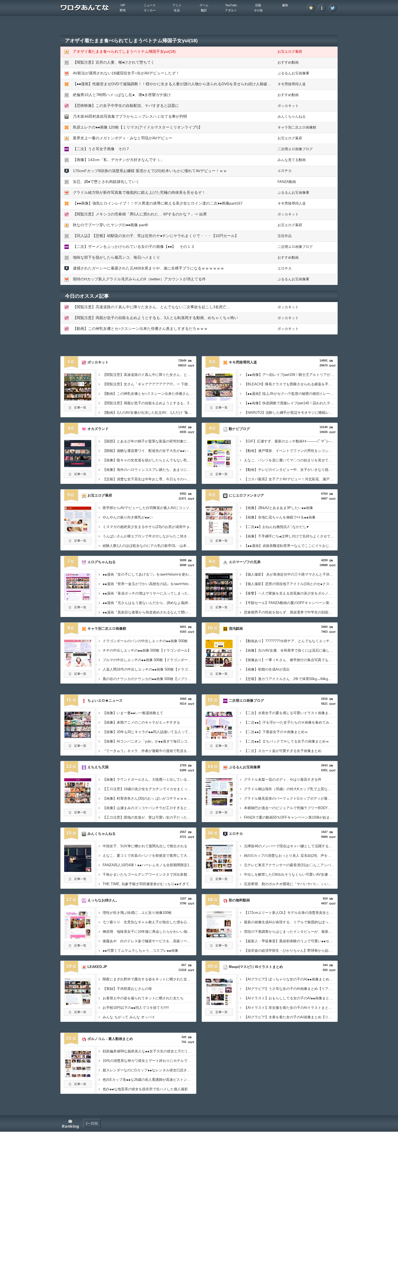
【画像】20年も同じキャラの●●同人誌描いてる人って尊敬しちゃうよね (149, 732)
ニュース (150, 5)
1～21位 (92, 1123)
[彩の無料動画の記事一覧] (219, 948)
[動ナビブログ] (219, 465)
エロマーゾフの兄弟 (244, 562)
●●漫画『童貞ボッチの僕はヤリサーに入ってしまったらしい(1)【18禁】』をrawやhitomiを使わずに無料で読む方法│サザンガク (149, 593)
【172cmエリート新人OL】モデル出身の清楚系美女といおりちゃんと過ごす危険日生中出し (291, 913)
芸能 (258, 5)
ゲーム (204, 5)
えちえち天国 (98, 767)
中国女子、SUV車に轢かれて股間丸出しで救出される (145, 846)
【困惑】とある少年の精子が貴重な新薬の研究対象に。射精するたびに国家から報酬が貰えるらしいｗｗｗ (149, 441)
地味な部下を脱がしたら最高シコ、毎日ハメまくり (116, 257)
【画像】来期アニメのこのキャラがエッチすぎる (141, 722)
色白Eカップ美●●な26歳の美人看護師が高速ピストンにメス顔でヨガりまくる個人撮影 (149, 1080)
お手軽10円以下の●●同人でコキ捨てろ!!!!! (136, 1008)
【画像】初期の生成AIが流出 (267, 669)
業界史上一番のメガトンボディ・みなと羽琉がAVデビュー (122, 138)
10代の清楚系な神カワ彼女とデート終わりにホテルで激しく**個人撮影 (149, 1061)
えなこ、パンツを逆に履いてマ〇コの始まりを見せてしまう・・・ (291, 460)
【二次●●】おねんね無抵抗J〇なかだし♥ (276, 527)
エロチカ (285, 171)
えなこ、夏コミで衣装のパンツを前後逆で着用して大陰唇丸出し (149, 856)
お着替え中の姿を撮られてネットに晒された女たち (143, 998)
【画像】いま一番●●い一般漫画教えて (133, 713)
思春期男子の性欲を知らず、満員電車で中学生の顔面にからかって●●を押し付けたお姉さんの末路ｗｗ (291, 612)
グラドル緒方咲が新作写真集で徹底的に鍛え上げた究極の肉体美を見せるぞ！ (139, 192)
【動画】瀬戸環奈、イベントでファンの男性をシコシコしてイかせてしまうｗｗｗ (291, 451)
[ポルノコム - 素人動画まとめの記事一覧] (78, 1086)
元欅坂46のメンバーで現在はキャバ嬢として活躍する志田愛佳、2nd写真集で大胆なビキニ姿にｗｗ (291, 846)
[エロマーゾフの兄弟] (219, 598)
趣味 (285, 5)
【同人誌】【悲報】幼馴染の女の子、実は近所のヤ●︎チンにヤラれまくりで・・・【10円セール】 (156, 236)
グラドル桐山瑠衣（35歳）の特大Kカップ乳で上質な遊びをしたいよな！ (291, 789)
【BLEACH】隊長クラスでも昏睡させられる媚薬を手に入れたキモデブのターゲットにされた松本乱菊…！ (291, 384)
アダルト (231, 10)
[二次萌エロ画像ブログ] (219, 737)
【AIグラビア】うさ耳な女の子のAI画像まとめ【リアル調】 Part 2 (291, 989)
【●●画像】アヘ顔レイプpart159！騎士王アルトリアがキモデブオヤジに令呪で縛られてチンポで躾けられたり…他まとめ (291, 375)
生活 (177, 10)
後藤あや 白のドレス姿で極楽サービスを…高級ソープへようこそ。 (149, 941)
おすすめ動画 (288, 62)
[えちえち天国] (77, 804)
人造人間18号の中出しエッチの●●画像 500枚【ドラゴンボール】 (149, 669)
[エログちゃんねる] (77, 598)
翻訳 (204, 10)
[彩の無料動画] (219, 937)
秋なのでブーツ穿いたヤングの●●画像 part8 (110, 225)
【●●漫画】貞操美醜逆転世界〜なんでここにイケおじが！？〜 (291, 546)
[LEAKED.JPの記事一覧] (78, 1014)
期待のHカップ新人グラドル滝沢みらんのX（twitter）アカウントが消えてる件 (139, 279)
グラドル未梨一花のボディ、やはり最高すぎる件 (282, 779)
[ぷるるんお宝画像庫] (219, 804)
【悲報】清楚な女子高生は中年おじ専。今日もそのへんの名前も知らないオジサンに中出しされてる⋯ (149, 479)
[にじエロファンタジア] (219, 532)
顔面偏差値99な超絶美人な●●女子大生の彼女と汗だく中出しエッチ (149, 1051)
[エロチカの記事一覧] (219, 881)
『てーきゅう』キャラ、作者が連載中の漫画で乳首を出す (148, 751)
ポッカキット (288, 106)
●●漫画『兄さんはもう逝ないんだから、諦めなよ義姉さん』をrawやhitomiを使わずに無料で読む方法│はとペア (149, 603)
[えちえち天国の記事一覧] (78, 814)
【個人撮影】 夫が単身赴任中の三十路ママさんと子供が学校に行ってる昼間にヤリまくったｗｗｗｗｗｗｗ (291, 574)
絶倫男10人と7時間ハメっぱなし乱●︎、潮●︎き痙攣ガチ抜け (122, 95)
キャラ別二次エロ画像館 (297, 127)
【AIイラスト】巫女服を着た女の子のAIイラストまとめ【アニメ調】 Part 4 (291, 1008)
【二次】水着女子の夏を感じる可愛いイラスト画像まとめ (289, 713)
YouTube (231, 5)
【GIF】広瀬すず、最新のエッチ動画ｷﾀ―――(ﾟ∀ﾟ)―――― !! (291, 441)
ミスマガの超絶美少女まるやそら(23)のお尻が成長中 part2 (149, 527)
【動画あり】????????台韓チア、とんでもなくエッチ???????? (291, 641)
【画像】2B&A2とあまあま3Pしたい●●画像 (278, 508)
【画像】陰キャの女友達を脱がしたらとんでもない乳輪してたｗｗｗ (149, 460)
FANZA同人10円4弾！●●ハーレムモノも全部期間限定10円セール (149, 865)
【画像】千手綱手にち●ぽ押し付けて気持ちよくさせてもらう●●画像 (291, 536)
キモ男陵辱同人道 (292, 84)
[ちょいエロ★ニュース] (77, 737)
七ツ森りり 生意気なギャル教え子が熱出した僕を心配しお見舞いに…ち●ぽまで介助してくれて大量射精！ (149, 922)
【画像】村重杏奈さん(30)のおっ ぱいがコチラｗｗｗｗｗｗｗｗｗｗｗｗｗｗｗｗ (149, 798)
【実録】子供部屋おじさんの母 (127, 989)
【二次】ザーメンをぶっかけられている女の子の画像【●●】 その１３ (134, 246)
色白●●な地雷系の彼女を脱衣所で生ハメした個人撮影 (145, 1089)
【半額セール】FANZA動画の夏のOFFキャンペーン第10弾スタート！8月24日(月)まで (291, 603)
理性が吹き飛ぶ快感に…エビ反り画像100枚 (137, 913)
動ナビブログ (239, 429)
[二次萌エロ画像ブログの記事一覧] (219, 748)
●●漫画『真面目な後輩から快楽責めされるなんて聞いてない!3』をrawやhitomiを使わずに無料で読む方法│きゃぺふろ (149, 612)
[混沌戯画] (219, 665)
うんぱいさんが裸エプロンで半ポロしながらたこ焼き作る (148, 536)
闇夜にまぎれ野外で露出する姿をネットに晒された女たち (148, 979)
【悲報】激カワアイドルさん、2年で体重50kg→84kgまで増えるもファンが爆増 (291, 679)
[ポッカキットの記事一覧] (78, 410)
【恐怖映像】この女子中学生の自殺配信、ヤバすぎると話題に (126, 105)
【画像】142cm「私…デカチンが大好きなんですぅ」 (118, 159)
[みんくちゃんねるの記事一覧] (78, 881)
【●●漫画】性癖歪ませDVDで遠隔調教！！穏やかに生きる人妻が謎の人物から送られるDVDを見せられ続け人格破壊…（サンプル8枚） (188, 84)
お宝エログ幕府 (290, 52)
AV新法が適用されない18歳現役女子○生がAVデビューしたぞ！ (126, 73)
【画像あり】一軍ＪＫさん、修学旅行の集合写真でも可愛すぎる (291, 660)
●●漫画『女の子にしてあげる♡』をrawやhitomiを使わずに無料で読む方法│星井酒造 (149, 574)
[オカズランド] (77, 465)
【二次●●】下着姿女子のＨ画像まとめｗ (276, 732)
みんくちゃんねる (292, 116)
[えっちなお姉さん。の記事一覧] (78, 948)
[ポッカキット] (77, 399)
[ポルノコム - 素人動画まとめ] (77, 1075)
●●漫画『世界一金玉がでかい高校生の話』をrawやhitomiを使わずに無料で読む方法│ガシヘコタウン (149, 584)
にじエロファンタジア (246, 495)
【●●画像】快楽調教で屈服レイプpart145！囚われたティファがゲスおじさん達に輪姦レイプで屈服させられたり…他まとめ (291, 403)
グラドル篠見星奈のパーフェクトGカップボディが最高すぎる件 (291, 798)
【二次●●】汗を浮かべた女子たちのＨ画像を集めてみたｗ (290, 722)
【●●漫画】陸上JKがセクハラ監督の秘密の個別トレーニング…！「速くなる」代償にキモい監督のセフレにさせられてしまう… (291, 394)
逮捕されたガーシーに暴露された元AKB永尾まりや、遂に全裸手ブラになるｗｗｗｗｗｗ (148, 268)
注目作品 (285, 236)
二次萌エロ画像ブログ (295, 149)
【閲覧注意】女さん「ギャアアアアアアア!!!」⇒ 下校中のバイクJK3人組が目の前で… (149, 384)
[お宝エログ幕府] (77, 532)
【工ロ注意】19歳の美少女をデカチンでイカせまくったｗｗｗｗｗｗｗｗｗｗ (149, 789)
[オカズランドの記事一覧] (78, 476)
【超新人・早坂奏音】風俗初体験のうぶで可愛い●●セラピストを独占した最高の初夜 (291, 941)
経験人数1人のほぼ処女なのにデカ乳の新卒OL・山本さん (148, 546)
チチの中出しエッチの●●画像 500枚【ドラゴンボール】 (147, 650)
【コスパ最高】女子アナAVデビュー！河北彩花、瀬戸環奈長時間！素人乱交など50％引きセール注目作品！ (291, 479)
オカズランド (98, 429)
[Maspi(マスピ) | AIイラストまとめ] (219, 1003)
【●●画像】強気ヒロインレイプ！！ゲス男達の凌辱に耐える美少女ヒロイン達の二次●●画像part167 (158, 203)
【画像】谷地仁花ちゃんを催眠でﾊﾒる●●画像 (279, 517)
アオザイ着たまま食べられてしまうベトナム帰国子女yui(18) (124, 51)
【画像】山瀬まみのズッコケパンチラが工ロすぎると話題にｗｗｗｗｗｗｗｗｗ (149, 808)
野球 (123, 10)
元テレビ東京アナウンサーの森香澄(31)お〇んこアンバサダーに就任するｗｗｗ (291, 865)
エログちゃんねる (101, 562)
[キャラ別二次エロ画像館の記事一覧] (78, 676)
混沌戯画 (236, 628)
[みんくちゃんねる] (77, 870)
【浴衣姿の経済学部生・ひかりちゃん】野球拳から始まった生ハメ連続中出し (291, 950)
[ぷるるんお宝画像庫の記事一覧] (219, 814)
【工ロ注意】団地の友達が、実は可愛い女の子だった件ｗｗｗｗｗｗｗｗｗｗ (149, 817)
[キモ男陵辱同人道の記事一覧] (219, 410)
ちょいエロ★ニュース (105, 700)
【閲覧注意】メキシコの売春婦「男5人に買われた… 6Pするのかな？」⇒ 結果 (140, 214)
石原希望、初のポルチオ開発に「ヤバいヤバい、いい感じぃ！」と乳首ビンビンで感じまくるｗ (291, 884)
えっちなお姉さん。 (103, 900)
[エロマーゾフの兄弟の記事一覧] (219, 609)
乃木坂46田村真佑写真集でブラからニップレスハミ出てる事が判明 (130, 116)
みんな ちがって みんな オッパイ (129, 1017)
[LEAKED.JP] (77, 1003)
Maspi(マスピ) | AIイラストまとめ (256, 967)
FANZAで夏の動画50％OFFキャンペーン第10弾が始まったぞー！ (291, 817)
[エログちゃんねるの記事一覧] (78, 609)
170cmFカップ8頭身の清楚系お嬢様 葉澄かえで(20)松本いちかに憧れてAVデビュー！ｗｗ (150, 171)
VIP (122, 5)
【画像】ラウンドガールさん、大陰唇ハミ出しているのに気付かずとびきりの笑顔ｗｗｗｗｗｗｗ (149, 779)
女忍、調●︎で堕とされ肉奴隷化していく (106, 181)
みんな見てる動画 (292, 160)
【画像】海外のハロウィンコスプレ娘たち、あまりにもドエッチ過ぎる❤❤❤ (149, 470)
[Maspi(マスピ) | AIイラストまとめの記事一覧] (219, 1014)
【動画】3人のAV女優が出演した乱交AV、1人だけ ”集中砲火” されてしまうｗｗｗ (149, 413)
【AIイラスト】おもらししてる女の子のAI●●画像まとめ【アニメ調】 (291, 998)
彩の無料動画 (239, 900)
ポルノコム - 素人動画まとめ (110, 1038)
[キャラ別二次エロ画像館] (77, 665)
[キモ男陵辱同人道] (219, 399)
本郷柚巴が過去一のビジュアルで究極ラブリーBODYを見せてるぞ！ (291, 808)
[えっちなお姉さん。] (77, 937)
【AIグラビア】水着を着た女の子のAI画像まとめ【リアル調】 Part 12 (291, 1017)
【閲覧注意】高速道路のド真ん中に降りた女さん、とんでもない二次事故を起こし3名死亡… (151, 307)
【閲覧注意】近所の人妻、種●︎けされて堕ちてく (114, 62)
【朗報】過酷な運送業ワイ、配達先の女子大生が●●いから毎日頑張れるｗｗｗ (149, 451)
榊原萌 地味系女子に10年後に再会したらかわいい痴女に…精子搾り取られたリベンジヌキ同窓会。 (149, 932)
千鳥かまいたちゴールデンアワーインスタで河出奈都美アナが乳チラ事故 (149, 874)
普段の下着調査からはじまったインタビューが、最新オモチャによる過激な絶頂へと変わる (291, 932)
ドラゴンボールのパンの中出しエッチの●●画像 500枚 (145, 641)
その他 (258, 10)
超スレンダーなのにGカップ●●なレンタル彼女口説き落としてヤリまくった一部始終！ (149, 1070)
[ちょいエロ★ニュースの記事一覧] (78, 748)
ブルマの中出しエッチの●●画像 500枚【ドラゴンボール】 (149, 660)
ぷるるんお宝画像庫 (293, 73)
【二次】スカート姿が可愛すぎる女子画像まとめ (282, 751)
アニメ (176, 5)
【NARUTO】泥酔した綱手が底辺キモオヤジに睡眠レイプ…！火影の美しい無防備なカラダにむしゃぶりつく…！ (291, 413)
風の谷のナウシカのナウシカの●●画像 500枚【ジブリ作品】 (149, 679)
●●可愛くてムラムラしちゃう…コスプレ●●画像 (140, 950)
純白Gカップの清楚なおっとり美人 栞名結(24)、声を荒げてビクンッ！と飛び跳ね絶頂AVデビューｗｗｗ (291, 856)
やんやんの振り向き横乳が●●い (128, 517)
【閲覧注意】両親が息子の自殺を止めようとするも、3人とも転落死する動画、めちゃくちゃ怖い (155, 318)
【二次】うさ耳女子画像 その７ (101, 149)
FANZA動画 (287, 182)
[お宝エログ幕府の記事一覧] (78, 543)
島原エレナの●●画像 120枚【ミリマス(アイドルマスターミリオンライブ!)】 (137, 127)
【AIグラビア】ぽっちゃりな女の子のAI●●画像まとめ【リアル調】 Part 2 (291, 979)
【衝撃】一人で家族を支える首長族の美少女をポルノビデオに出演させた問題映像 (291, 593)
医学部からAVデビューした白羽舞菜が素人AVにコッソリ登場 (149, 508)
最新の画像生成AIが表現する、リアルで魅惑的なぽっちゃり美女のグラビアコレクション (291, 922)
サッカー (150, 10)
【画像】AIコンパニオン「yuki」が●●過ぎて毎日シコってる (149, 741)
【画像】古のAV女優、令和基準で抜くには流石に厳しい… (290, 650)
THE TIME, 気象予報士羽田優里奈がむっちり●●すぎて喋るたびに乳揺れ (149, 884)
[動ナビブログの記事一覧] (219, 476)
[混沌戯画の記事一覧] (219, 676)
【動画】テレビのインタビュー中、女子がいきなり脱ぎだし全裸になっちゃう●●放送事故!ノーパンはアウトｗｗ (291, 470)
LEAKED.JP (97, 967)
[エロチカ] (219, 870)
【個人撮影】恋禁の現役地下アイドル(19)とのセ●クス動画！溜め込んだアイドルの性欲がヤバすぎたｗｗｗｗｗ (291, 584)
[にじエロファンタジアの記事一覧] (219, 543)
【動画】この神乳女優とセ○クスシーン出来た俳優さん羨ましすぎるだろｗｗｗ (140, 328)
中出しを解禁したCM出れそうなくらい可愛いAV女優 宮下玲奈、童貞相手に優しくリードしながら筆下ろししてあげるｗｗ (291, 874)
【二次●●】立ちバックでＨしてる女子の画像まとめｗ (286, 741)
